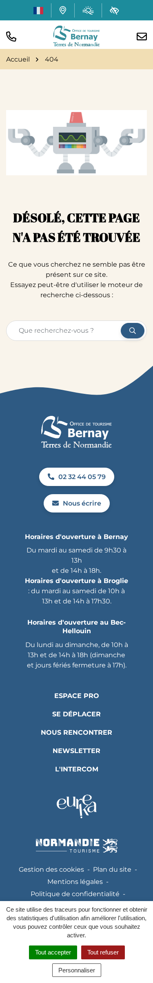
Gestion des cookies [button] (51, 869)
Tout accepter (53, 952)
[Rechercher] (132, 330)
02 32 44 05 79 (82, 477)
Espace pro (76, 696)
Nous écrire (82, 503)
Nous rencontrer (76, 732)
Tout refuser (103, 952)
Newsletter (76, 751)
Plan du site (112, 869)
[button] (11, 35)
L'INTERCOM (76, 769)
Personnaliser (76, 970)
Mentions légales (75, 882)
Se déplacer (76, 714)
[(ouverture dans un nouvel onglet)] (76, 806)
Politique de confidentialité (75, 894)
